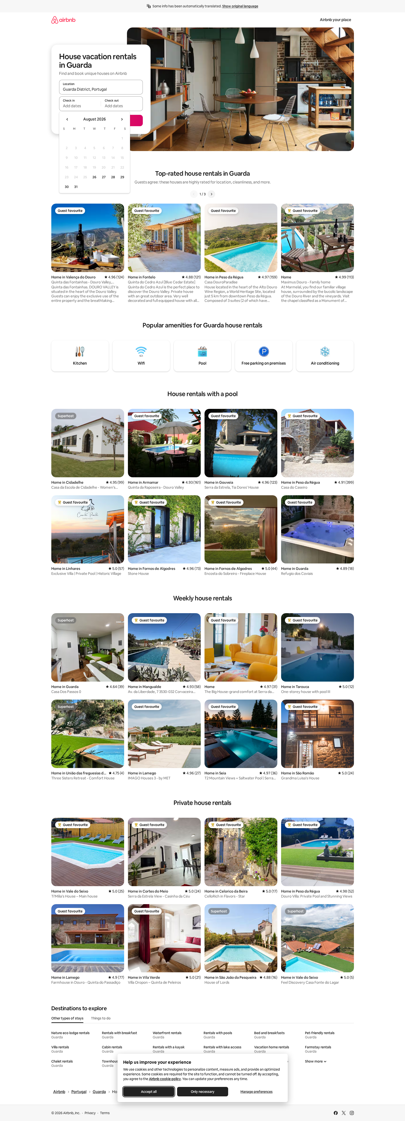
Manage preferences (256, 1092)
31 (76, 187)
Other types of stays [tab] (67, 1018)
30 (67, 187)
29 (122, 177)
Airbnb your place (335, 19)
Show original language (240, 6)
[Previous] (194, 194)
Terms (105, 1113)
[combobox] (101, 89)
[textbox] (80, 106)
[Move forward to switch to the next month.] (121, 119)
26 (94, 177)
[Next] (211, 194)
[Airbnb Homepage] (63, 19)
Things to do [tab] (101, 1018)
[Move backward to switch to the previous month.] (67, 119)
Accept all (149, 1092)
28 (113, 177)
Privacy (90, 1113)
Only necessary (202, 1092)
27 (104, 177)
